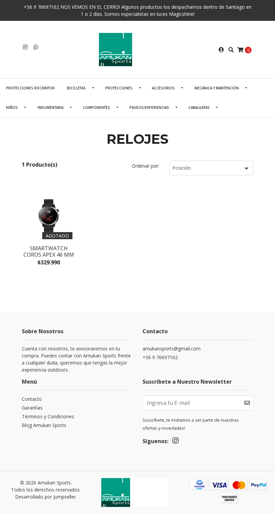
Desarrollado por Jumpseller (45, 497)
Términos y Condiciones (48, 416)
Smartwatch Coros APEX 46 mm (48, 251)
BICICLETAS (76, 88)
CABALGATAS (199, 107)
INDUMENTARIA (50, 107)
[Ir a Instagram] (25, 47)
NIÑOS (12, 107)
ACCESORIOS (163, 88)
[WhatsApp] (36, 47)
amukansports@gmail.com (172, 348)
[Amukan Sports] (137, 49)
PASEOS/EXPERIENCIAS (149, 107)
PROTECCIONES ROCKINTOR (30, 88)
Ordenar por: (145, 166)
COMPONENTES (96, 107)
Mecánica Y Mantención (217, 88)
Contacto (32, 399)
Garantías (32, 407)
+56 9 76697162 (160, 357)
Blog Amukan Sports (44, 425)
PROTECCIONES (118, 88)
